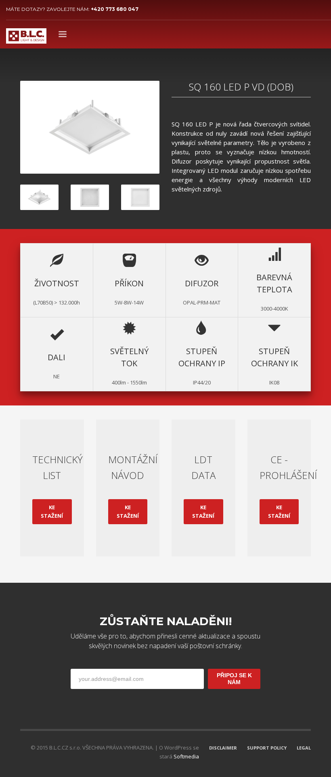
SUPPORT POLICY (267, 748)
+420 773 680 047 (114, 9)
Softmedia (186, 756)
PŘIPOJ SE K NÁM (234, 678)
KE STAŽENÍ (52, 511)
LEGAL (304, 748)
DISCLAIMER (223, 748)
